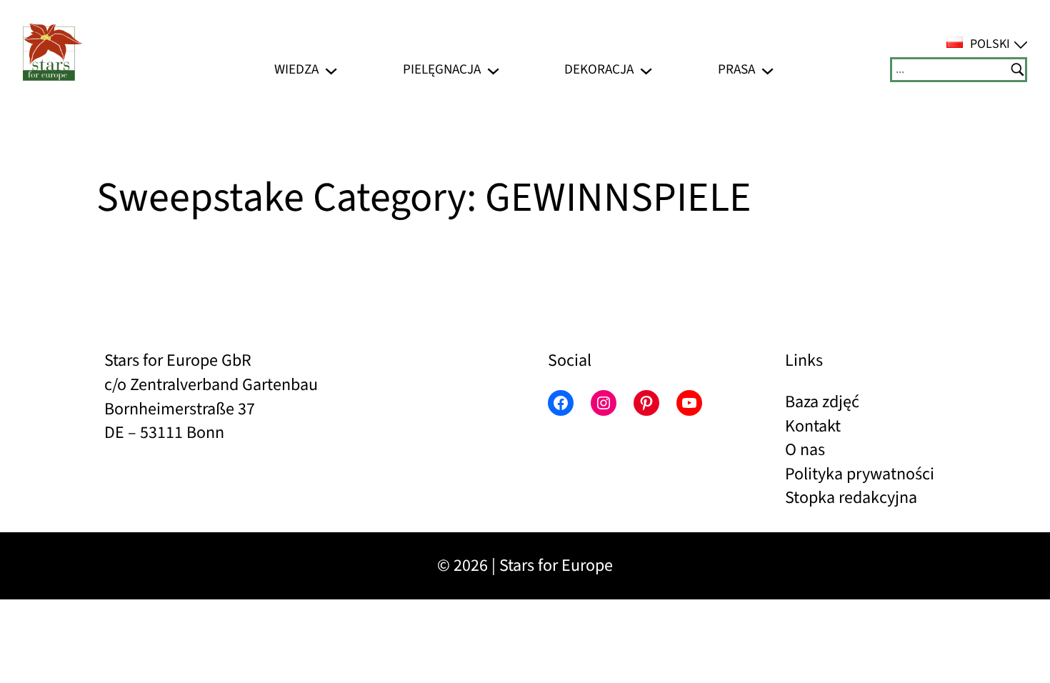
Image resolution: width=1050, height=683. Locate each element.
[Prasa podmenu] (767, 69)
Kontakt (813, 426)
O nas (805, 449)
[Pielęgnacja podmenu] (493, 69)
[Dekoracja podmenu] (646, 69)
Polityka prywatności (859, 474)
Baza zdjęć (822, 401)
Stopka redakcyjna (851, 497)
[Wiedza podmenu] (331, 69)
